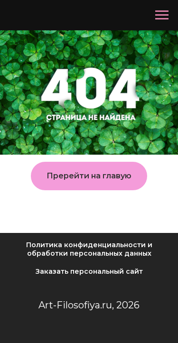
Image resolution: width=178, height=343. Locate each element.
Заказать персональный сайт (89, 271)
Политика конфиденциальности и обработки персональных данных (89, 249)
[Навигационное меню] (162, 15)
